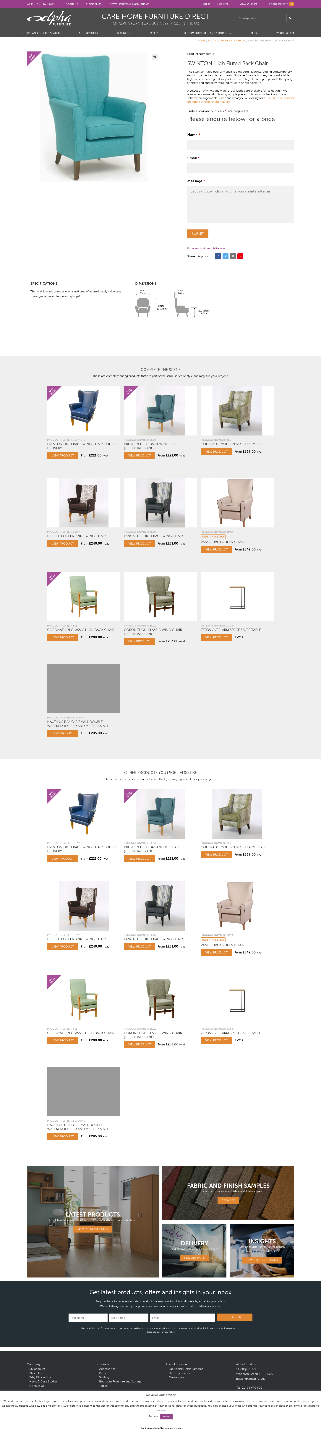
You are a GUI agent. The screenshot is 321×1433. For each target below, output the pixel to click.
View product (63, 455)
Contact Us (93, 4)
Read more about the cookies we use (160, 1427)
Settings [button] (154, 1416)
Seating (121, 33)
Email (193, 158)
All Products (88, 33)
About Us (72, 4)
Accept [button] (166, 1416)
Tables (154, 33)
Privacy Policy (168, 1332)
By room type (285, 33)
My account (37, 1369)
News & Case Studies (43, 1381)
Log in (206, 4)
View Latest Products (92, 1229)
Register (222, 4)
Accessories (107, 1369)
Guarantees (176, 1377)
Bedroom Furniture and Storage (204, 33)
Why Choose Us (40, 1377)
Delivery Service (180, 1373)
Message (196, 181)
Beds (253, 33)
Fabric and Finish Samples (186, 1369)
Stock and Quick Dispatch (41, 33)
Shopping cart (281, 4)
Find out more (194, 1257)
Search (290, 18)
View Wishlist (248, 4)
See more (228, 1200)
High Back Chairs (233, 40)
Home (201, 40)
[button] (155, 57)
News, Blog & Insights (262, 1260)
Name (193, 134)
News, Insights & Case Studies (129, 4)
